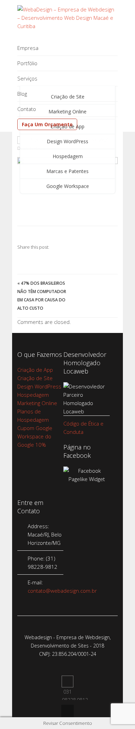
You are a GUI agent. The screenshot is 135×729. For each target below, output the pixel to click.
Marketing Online (37, 403)
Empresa (27, 47)
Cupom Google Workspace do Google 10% (34, 436)
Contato (26, 108)
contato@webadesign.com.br (62, 590)
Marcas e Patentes (67, 171)
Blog (22, 93)
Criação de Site (35, 378)
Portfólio (27, 63)
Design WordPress (67, 141)
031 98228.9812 (67, 681)
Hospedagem (68, 156)
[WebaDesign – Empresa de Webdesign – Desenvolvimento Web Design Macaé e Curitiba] (67, 26)
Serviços (27, 78)
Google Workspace (67, 186)
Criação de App (35, 369)
